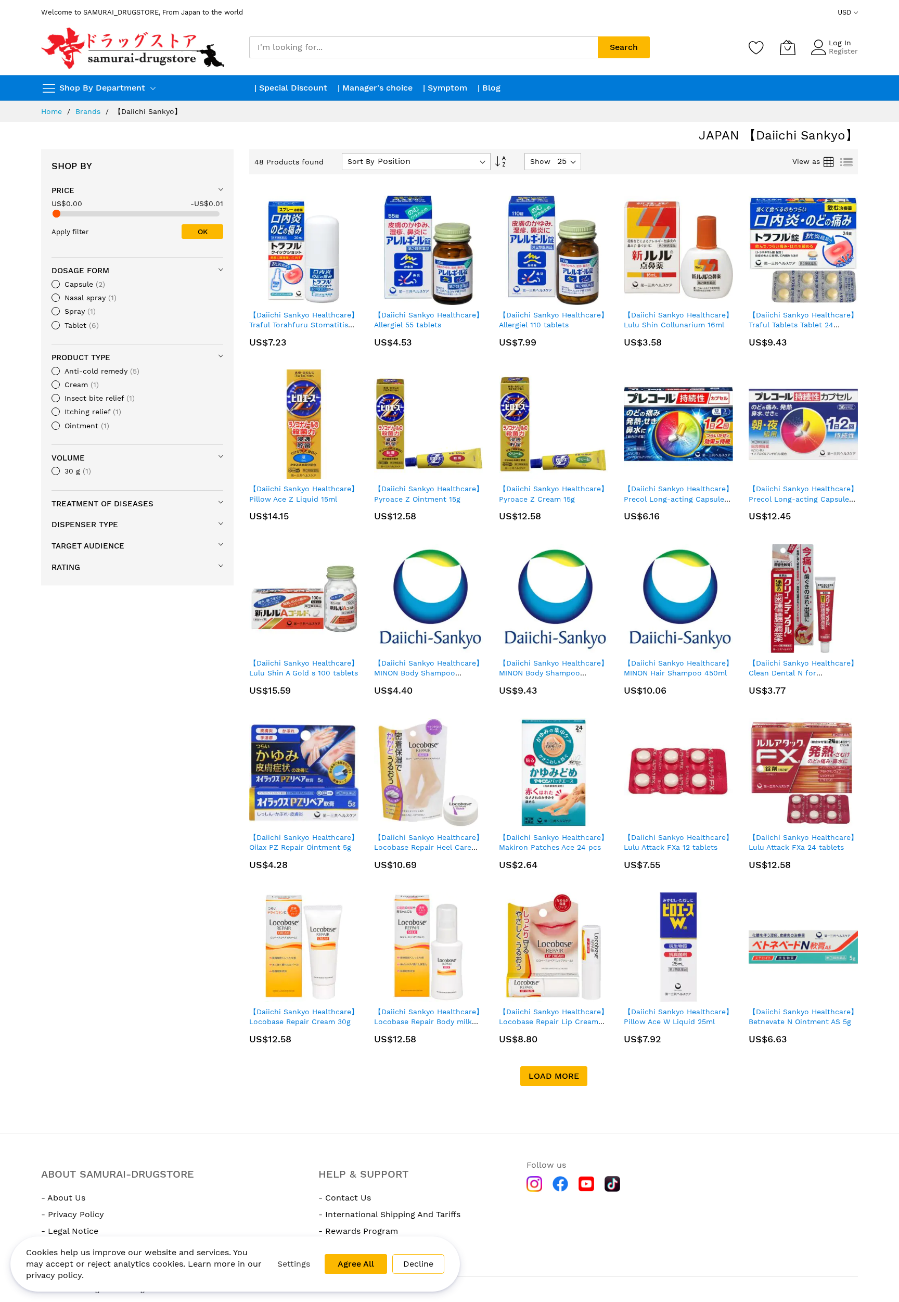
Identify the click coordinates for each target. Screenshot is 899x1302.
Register (843, 51)
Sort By (361, 161)
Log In (840, 43)
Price (63, 190)
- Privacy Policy (72, 1214)
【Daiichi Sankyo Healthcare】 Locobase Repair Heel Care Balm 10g (428, 847)
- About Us (63, 1198)
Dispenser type (85, 524)
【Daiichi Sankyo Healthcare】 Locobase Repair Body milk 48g (428, 1021)
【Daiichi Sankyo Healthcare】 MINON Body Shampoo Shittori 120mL (428, 673)
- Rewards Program (358, 1231)
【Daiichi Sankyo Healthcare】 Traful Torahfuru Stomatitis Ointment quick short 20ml (303, 325)
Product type (81, 357)
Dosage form (80, 270)
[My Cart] (787, 47)
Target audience (88, 546)
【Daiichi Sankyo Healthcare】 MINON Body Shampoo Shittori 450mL (553, 673)
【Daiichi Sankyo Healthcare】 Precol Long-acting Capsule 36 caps (803, 498)
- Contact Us (344, 1198)
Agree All (356, 1264)
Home (51, 111)
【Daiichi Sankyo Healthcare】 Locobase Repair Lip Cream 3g (553, 1021)
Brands (87, 111)
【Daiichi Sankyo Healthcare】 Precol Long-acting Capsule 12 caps (678, 498)
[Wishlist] (756, 47)
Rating (66, 567)
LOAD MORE (554, 1076)
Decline (418, 1264)
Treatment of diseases (102, 503)
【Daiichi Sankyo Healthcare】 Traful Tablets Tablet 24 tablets (803, 325)
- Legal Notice (69, 1231)
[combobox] (423, 47)
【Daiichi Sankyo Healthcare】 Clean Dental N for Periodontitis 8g (803, 673)
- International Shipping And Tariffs (389, 1214)
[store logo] (134, 47)
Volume (68, 458)
